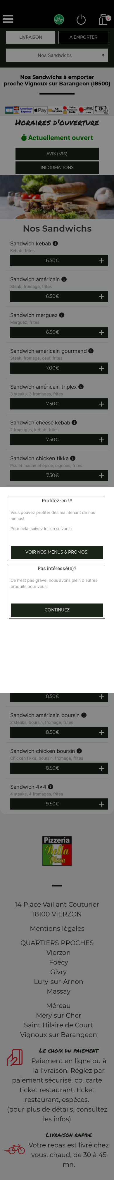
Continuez (57, 610)
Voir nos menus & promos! (57, 552)
